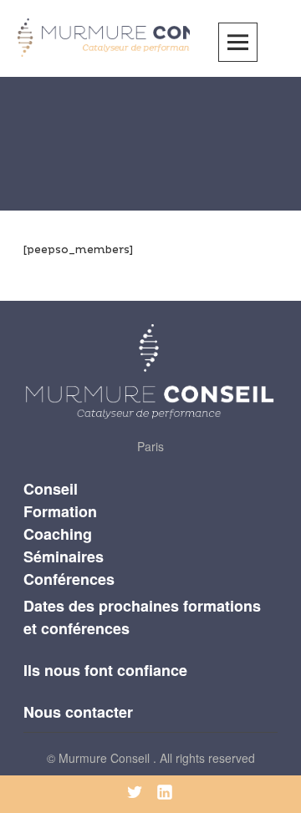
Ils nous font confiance (105, 670)
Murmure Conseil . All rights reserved (157, 757)
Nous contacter (78, 712)
